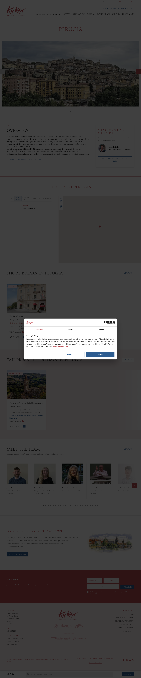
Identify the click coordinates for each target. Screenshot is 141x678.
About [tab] (101, 329)
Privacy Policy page (60, 346)
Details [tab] (70, 329)
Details (69, 354)
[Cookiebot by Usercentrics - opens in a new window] (106, 322)
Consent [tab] (39, 329)
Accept (100, 354)
